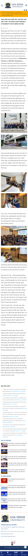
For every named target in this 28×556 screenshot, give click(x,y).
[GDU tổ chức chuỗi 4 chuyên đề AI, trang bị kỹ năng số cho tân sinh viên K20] (4, 471)
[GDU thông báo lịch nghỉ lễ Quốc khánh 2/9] (4, 480)
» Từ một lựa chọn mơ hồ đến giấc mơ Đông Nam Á (14, 424)
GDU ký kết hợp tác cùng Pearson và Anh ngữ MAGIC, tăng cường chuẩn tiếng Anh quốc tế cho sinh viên (17, 458)
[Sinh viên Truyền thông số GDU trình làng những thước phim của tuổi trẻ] (4, 464)
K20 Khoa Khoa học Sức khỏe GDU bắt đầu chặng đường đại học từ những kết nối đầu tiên (17, 451)
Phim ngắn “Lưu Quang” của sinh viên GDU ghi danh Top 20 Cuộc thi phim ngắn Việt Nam (17, 445)
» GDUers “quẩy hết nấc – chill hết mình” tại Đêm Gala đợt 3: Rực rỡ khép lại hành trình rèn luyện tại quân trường (15, 414)
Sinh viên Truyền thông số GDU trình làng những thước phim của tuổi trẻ (17, 464)
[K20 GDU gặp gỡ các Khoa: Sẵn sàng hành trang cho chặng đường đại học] (4, 487)
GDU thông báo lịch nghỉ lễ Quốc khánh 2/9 (16, 480)
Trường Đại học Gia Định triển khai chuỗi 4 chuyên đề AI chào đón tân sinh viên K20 (17, 493)
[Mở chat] (25, 547)
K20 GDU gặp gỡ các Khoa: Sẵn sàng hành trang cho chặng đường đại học (17, 487)
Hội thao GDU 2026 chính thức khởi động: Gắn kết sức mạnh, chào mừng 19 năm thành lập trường (17, 500)
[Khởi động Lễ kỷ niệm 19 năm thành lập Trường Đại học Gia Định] (4, 507)
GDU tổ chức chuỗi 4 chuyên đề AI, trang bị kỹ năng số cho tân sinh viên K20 (16, 471)
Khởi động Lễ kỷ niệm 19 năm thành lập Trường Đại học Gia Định (17, 506)
